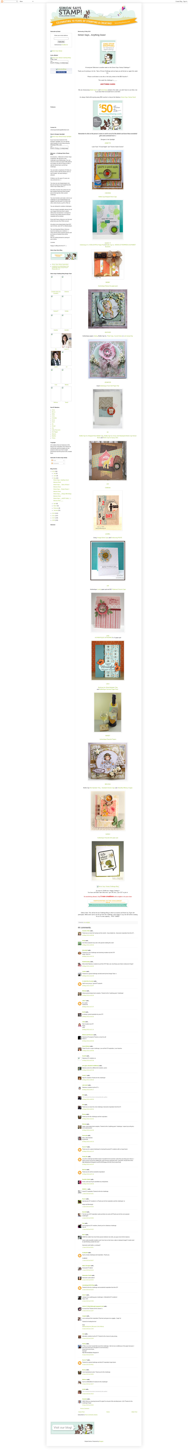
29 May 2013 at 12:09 (88, 976)
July (55, 473)
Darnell (84, 1212)
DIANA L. (84, 1189)
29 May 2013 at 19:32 (88, 1016)
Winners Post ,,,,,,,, (58, 500)
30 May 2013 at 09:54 (88, 1109)
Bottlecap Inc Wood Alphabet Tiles (108, 687)
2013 (53, 471)
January (56, 510)
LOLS (107, 684)
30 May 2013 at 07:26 (88, 1060)
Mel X (83, 1234)
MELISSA (108, 784)
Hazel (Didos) (86, 1046)
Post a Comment (84, 1408)
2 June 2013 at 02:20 (88, 1289)
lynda (83, 1389)
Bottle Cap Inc (93, 90)
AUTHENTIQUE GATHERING (103, 637)
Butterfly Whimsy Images (125, 788)
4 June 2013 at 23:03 (88, 1405)
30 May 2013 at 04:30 (88, 1041)
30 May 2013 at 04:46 (88, 1050)
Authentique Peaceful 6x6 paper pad (107, 838)
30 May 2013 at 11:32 (88, 1119)
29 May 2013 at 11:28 (88, 966)
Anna (53, 410)
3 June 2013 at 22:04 (88, 1338)
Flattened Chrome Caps (119, 589)
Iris (52, 424)
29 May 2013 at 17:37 (88, 1006)
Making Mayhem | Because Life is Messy (93, 1326)
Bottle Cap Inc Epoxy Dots (110, 437)
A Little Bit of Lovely (87, 981)
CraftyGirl (85, 1252)
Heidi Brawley (86, 961)
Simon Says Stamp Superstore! (60, 264)
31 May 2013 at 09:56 (88, 1184)
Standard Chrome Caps (108, 788)
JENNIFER (108, 382)
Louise (84, 971)
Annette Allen (86, 931)
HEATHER (108, 332)
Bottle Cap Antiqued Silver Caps (108, 196)
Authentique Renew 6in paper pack (108, 286)
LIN (108, 585)
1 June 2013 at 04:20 (88, 1229)
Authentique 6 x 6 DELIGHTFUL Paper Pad (92, 245)
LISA (107, 635)
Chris (53, 416)
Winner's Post (57, 487)
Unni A (84, 1295)
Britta (53, 414)
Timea (53, 438)
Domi (53, 422)
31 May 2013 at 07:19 (88, 1174)
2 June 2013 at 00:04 (88, 1280)
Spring (96, 336)
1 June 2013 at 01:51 (88, 1193)
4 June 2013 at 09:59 (88, 1374)
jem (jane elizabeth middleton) (90, 1065)
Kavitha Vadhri (86, 1179)
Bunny (84, 1114)
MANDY (107, 735)
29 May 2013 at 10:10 (88, 956)
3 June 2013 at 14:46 (88, 1328)
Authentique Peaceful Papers (107, 739)
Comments (56, 463)
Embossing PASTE (116, 537)
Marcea (54, 434)
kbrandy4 (85, 950)
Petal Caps (110, 336)
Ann (83, 1334)
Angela (84, 1316)
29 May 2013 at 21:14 (88, 1029)
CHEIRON (108, 193)
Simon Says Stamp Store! (128, 97)
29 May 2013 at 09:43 (88, 945)
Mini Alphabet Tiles (95, 788)
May (55, 478)
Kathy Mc (85, 1156)
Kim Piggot (55, 432)
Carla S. (84, 1075)
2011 (53, 515)
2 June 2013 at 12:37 (88, 1310)
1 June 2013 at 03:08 (88, 1218)
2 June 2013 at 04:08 (88, 1301)
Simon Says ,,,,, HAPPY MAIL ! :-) (62, 498)
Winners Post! (57, 482)
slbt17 (84, 1000)
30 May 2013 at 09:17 (88, 1089)
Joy (53, 428)
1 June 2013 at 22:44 (88, 1270)
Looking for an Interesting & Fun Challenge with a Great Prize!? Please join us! (60, 268)
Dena (53, 420)
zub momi (85, 1085)
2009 (53, 520)
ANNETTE (108, 143)
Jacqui (53, 426)
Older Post (134, 1412)
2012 (53, 513)
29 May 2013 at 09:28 (88, 935)
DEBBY (108, 282)
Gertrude (84, 1135)
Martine (54, 436)
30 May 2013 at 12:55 (88, 1130)
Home (108, 1412)
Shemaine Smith (86, 1275)
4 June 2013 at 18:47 (88, 1384)
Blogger (101, 1441)
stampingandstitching (88, 1285)
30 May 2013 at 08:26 (88, 1080)
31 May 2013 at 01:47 (88, 1164)
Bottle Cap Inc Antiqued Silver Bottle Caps (91, 436)
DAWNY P (108, 243)
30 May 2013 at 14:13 (88, 1141)
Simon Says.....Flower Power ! (61, 489)
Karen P (84, 1147)
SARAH (108, 834)
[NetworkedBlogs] (61, 69)
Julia (83, 1021)
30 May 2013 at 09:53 (88, 1099)
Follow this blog (61, 72)
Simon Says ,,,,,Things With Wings (62, 493)
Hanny (84, 1343)
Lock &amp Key (128, 336)
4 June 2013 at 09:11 (87, 1364)
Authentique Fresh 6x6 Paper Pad (109, 386)
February (56, 508)
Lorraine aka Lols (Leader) (56, 292)
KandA (84, 1056)
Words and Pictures (87, 1034)
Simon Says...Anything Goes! (61, 480)
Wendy (84, 991)
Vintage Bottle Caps (102, 537)
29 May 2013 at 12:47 (88, 985)
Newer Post (81, 1412)
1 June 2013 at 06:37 (88, 1260)
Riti (83, 1095)
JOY (107, 484)
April (55, 503)
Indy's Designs (86, 1265)
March (55, 506)
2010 (53, 518)
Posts (54, 460)
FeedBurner (65, 44)
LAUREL (107, 534)
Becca (53, 412)
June (55, 475)
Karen (84, 1199)
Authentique (104, 90)
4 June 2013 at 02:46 (88, 1355)
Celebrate (107, 487)
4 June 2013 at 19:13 (88, 1393)
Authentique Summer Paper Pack (109, 689)
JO (108, 432)
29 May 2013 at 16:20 (88, 995)
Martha (84, 1169)
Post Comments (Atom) (91, 1414)
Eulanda (84, 1399)
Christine (54, 418)
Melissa (84, 1379)
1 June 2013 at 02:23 (88, 1206)
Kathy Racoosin (56, 430)
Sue (83, 1223)
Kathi (83, 1012)
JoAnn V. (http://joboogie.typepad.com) (93, 1306)
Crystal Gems (118, 336)
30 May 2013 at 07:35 (88, 1070)
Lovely (99, 589)
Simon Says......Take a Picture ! (61, 484)
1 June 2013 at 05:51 (88, 1247)
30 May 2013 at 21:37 (88, 1151)
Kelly (83, 940)
